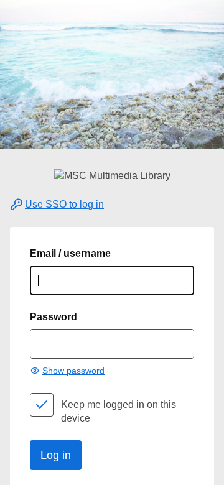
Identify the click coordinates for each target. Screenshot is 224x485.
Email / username (70, 253)
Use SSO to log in (64, 204)
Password (53, 317)
